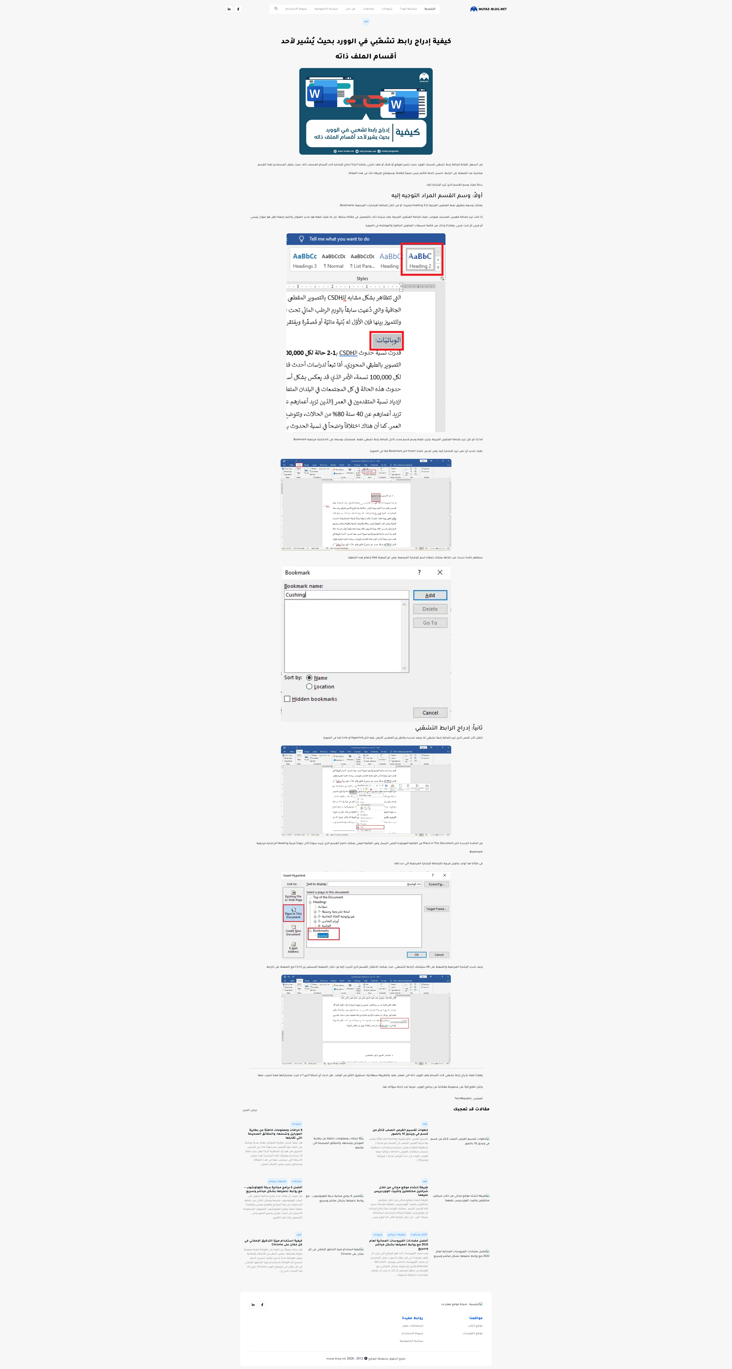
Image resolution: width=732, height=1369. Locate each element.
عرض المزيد (249, 1110)
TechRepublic (463, 1098)
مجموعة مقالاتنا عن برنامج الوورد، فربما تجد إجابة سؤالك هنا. (420, 1087)
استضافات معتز (413, 1326)
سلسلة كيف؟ (408, 9)
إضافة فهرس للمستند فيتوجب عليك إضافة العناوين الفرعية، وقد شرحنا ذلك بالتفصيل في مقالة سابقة (403, 217)
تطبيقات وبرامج (277, 1181)
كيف (366, 21)
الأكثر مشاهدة (419, 1234)
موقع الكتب (475, 1326)
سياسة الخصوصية (326, 9)
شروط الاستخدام (296, 9)
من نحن (350, 9)
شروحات (386, 9)
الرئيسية (430, 9)
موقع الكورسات (472, 1333)
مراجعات (368, 9)
